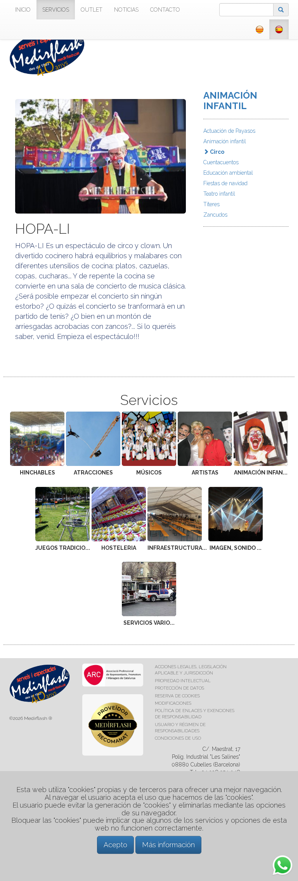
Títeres (211, 204)
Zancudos (215, 215)
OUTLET (91, 10)
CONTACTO (165, 10)
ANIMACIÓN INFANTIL (230, 100)
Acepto (115, 845)
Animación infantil (224, 141)
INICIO (23, 10)
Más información (168, 845)
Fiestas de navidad (225, 183)
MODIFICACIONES (173, 703)
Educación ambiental (228, 173)
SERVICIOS (55, 10)
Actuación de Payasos (229, 131)
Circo (216, 152)
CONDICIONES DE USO (178, 738)
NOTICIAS (126, 10)
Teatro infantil (219, 194)
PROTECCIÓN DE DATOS (179, 688)
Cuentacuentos (221, 162)
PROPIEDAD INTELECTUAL (183, 680)
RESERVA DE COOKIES (177, 696)
